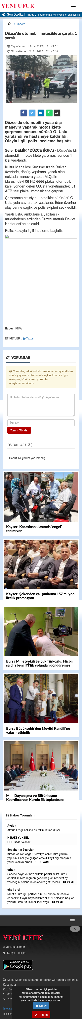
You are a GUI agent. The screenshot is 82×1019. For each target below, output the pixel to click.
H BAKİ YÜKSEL (18, 837)
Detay (42, 1006)
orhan (11, 869)
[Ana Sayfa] (23, 938)
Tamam (42, 1015)
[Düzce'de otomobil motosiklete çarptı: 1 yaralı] (41, 79)
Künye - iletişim (16, 953)
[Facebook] (23, 113)
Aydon (11, 825)
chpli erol (13, 889)
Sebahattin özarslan (20, 849)
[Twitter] (32, 113)
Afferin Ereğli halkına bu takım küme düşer (33, 830)
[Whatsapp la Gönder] (49, 113)
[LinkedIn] (41, 113)
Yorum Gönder (19, 430)
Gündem (19, 24)
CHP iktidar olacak (18, 842)
